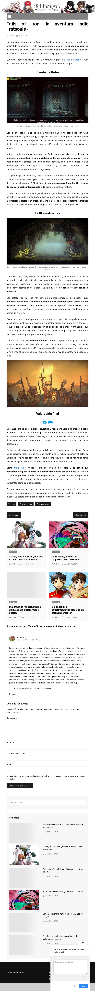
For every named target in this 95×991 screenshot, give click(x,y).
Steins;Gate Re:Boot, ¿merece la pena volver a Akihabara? (26, 558)
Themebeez (30, 972)
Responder (14, 694)
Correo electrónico (16, 753)
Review (13, 552)
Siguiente (79, 515)
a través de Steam (71, 59)
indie (13, 504)
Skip (75, 986)
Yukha (11, 36)
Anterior (15, 515)
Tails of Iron (27, 504)
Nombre (11, 742)
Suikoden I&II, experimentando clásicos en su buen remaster (68, 609)
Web (9, 764)
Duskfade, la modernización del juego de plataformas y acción (25, 609)
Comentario (13, 718)
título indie (20, 468)
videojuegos (44, 504)
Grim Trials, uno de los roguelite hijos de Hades (66, 558)
